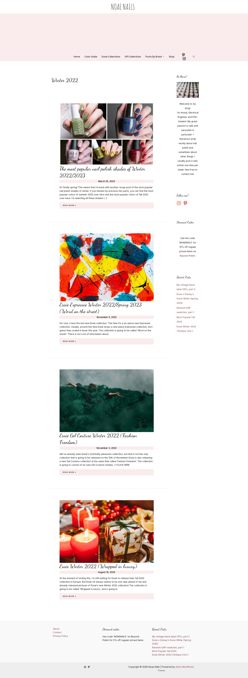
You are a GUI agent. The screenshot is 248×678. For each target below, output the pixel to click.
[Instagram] (184, 58)
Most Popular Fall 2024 (164, 651)
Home (77, 56)
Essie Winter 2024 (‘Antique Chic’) (170, 654)
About (56, 629)
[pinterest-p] (186, 203)
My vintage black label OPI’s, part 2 (171, 636)
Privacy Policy (60, 636)
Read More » (69, 205)
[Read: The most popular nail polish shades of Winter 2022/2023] (107, 133)
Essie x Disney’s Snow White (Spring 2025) (187, 298)
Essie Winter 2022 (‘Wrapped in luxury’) (98, 566)
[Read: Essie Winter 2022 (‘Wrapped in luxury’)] (107, 531)
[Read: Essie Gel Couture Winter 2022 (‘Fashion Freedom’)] (107, 400)
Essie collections (111, 56)
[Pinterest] (183, 55)
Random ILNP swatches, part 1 (168, 647)
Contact (57, 632)
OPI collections (133, 56)
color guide (90, 56)
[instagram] (180, 203)
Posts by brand (153, 56)
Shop (171, 56)
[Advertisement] (124, 33)
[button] (163, 56)
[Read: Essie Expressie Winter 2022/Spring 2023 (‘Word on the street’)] (107, 267)
